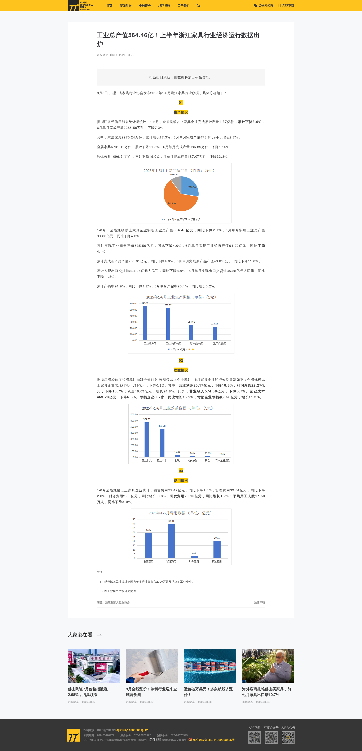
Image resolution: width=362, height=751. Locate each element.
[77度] (80, 5)
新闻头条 (126, 6)
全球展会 (145, 6)
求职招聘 (164, 6)
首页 (109, 6)
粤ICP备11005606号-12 (132, 730)
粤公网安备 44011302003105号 (214, 739)
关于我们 (183, 6)
